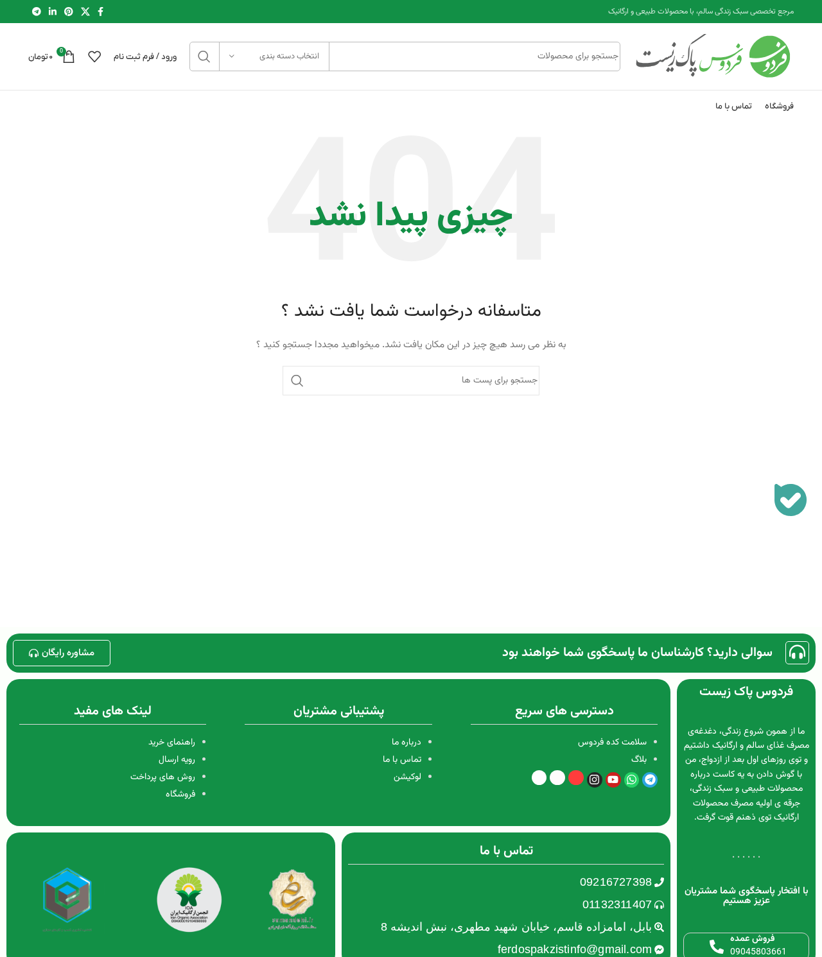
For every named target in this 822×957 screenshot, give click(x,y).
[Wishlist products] (94, 56)
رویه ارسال (177, 760)
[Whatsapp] (632, 780)
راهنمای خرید (171, 743)
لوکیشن (407, 777)
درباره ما (406, 743)
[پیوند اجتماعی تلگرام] (36, 11)
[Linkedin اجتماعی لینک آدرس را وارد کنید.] (52, 11)
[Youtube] (613, 780)
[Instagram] (594, 780)
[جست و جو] (204, 56)
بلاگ (639, 760)
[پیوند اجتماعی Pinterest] (68, 11)
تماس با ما (402, 760)
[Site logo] (713, 57)
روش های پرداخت (162, 777)
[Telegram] (650, 780)
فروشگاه (180, 795)
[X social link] (85, 11)
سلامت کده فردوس (612, 743)
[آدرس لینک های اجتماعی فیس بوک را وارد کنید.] (100, 11)
